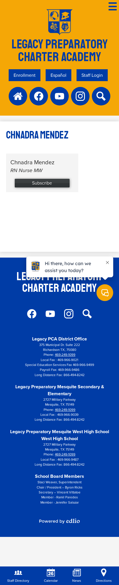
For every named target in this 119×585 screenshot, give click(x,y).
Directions (104, 580)
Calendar (51, 580)
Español (58, 75)
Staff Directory (18, 580)
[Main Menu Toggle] (112, 6)
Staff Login (92, 75)
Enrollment (25, 75)
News (76, 580)
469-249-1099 (65, 354)
